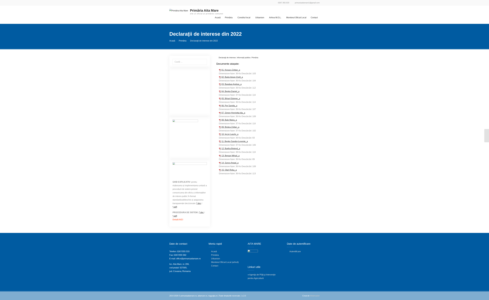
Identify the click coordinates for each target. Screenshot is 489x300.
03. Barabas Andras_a (231, 84)
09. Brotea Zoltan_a (230, 127)
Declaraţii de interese (227, 58)
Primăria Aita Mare (204, 10)
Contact (314, 17)
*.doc (198, 203)
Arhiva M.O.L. (275, 17)
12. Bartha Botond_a (230, 148)
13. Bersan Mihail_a (230, 156)
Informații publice (243, 58)
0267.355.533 (283, 2)
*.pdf (175, 207)
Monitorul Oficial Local (296, 17)
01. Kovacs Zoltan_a (230, 70)
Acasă (218, 17)
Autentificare (295, 251)
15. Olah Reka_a (229, 170)
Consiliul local (243, 17)
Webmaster (315, 296)
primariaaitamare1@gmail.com (307, 2)
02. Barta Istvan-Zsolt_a (232, 77)
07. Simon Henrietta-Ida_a (233, 113)
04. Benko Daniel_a (230, 91)
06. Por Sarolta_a (229, 106)
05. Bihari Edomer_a (230, 98)
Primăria (229, 17)
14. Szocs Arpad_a (230, 163)
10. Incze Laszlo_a (229, 134)
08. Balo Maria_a (229, 120)
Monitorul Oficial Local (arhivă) (225, 262)
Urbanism (259, 17)
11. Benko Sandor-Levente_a (234, 141)
